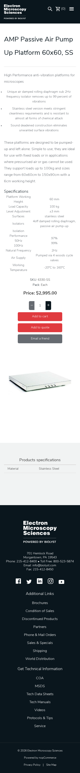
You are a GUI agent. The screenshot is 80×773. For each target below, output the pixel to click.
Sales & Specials (40, 643)
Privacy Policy (32, 765)
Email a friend (40, 338)
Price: (29, 293)
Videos (39, 710)
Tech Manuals (40, 702)
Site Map (51, 765)
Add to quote (40, 327)
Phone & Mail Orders (40, 635)
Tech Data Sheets (40, 694)
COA (40, 678)
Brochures (40, 603)
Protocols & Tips (40, 718)
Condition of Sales (40, 611)
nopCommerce (47, 758)
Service (40, 726)
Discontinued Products (40, 619)
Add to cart (40, 316)
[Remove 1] (31, 305)
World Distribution (39, 659)
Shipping (40, 651)
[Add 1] (48, 305)
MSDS (40, 686)
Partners (39, 627)
